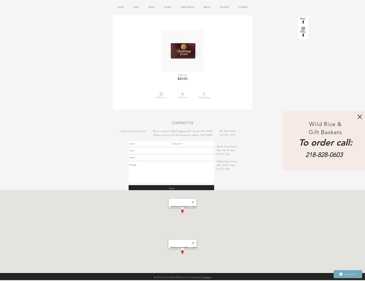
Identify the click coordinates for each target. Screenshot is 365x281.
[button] (360, 117)
